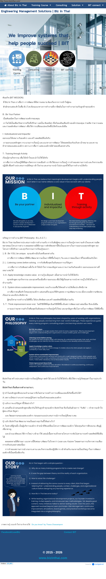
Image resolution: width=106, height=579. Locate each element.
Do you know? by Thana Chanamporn (47, 524)
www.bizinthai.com (53, 558)
